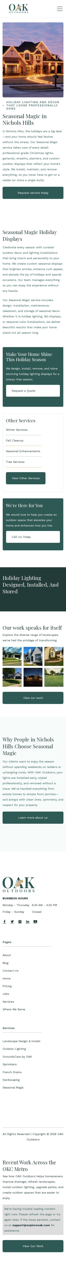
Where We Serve (14, 1009)
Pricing (7, 986)
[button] (59, 8)
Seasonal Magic (13, 1087)
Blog (5, 963)
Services (8, 1001)
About (7, 955)
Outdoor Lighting (14, 1048)
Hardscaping (11, 1079)
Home (7, 978)
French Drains (12, 1072)
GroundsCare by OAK (17, 1056)
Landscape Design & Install (21, 1041)
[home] (19, 9)
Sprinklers (10, 1064)
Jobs (6, 993)
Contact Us (10, 970)
